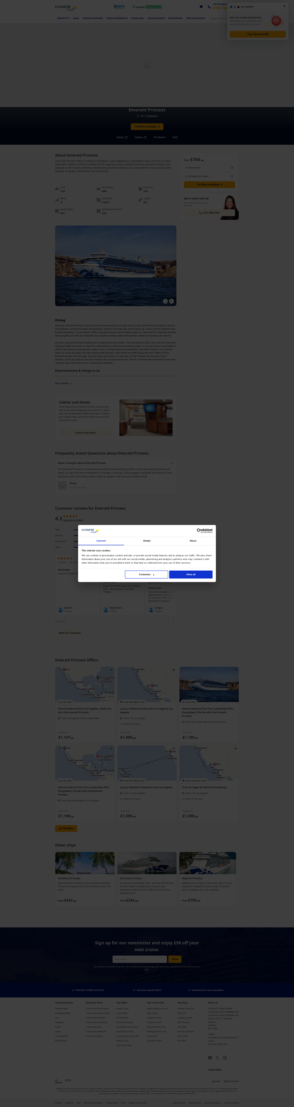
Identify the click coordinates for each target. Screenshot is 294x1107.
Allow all (190, 574)
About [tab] (193, 540)
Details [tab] (147, 540)
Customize (145, 574)
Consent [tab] (101, 540)
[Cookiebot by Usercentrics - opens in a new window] (199, 531)
